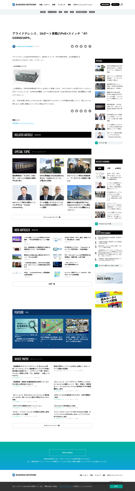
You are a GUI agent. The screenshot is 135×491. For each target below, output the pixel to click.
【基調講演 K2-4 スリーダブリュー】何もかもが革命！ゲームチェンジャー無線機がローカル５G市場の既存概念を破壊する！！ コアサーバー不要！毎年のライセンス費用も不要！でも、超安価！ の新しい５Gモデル (110, 253)
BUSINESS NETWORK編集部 (25, 46)
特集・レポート (44, 4)
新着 (53, 4)
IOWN (43, 12)
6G (66, 12)
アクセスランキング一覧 (105, 223)
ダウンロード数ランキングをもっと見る (109, 265)
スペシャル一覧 (102, 142)
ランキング (61, 4)
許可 (116, 486)
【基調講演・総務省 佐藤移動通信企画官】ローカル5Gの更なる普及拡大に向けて (110, 259)
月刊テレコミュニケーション (82, 4)
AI (60, 12)
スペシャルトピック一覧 (52, 217)
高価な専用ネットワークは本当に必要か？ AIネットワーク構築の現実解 (110, 246)
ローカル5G (52, 12)
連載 (69, 4)
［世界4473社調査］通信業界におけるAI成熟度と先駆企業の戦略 (110, 242)
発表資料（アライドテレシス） (23, 123)
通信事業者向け (81, 12)
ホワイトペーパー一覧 (52, 425)
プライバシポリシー (66, 486)
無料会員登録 (105, 4)
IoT (72, 12)
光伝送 (92, 12)
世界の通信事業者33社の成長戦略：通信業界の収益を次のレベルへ (110, 238)
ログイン (115, 4)
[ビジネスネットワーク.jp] (24, 4)
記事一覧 (52, 284)
